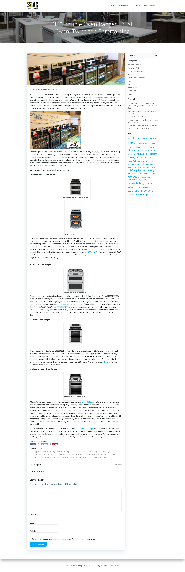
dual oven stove (40, 454)
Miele (148, 173)
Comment (34, 488)
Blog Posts (123, 6)
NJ (151, 177)
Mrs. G (154, 173)
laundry (140, 167)
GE (137, 157)
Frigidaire (141, 153)
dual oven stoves (52, 454)
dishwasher (152, 147)
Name (33, 515)
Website (33, 531)
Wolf (152, 195)
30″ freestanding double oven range (106, 97)
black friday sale (148, 143)
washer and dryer (139, 190)
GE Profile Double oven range (45, 457)
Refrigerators (144, 183)
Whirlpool (145, 194)
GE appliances (147, 157)
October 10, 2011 (52, 90)
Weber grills (134, 194)
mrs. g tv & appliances (143, 177)
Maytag (149, 170)
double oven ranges (64, 452)
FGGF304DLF (92, 252)
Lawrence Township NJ (150, 167)
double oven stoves (78, 452)
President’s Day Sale (136, 179)
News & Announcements (136, 78)
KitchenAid (135, 164)
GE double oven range (108, 454)
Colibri (116, 565)
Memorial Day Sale (137, 173)
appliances (38, 452)
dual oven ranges (104, 452)
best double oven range (83, 428)
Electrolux (144, 150)
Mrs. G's (132, 176)
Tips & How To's (133, 91)
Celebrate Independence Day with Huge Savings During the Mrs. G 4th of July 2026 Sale (142, 105)
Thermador (138, 187)
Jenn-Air (140, 161)
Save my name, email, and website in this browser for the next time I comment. (63, 539)
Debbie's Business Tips (136, 71)
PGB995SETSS (62, 307)
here (81, 255)
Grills (135, 161)
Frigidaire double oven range (69, 454)
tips (144, 187)
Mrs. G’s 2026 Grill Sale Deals (138, 117)
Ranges (131, 183)
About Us (136, 6)
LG (129, 171)
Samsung (131, 187)
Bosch (131, 146)
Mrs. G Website (150, 6)
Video (130, 94)
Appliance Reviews (134, 65)
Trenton (148, 187)
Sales (130, 84)
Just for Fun (132, 74)
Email (32, 523)
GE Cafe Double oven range (90, 454)
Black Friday (137, 143)
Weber (152, 191)
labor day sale (132, 167)
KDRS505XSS (86, 402)
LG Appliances (137, 170)
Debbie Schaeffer (38, 90)
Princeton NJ (149, 180)
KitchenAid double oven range (80, 457)
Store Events (132, 87)
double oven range (49, 452)
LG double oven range (99, 457)
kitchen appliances (62, 457)
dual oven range (92, 452)
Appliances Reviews (45, 449)
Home (112, 6)
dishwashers (134, 150)
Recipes (130, 81)
